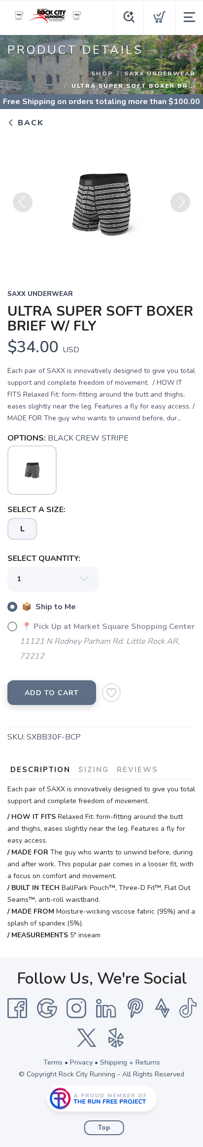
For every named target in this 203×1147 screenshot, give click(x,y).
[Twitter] (87, 1038)
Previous (23, 202)
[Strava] (162, 1008)
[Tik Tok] (187, 1008)
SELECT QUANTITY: (43, 558)
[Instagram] (76, 1008)
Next (180, 202)
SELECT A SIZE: (36, 509)
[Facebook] (17, 1008)
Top (104, 1127)
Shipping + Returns (130, 1062)
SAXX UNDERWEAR (160, 73)
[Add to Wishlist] (111, 692)
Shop (102, 73)
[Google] (47, 1008)
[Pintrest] (135, 1008)
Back (29, 122)
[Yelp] (116, 1038)
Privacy (81, 1062)
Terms (53, 1062)
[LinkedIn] (106, 1008)
